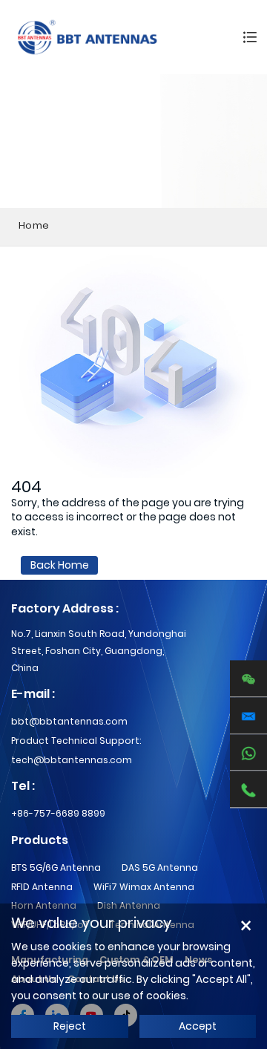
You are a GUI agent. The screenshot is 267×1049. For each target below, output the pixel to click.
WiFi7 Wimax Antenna (143, 886)
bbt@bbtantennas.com (69, 721)
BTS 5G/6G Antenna (56, 867)
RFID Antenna (42, 886)
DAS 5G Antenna (160, 867)
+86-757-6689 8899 (58, 813)
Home (34, 225)
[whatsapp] (248, 752)
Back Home (59, 565)
